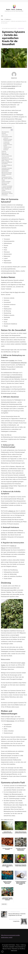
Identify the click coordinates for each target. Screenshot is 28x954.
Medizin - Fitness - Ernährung (18, 945)
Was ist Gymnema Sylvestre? (5, 132)
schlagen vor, (11, 511)
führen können (10, 721)
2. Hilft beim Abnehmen (7, 140)
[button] (2, 951)
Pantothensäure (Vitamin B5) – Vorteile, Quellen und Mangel (7, 179)
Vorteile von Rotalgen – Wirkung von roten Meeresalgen (6, 183)
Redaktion (14, 78)
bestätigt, (12, 360)
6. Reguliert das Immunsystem (6, 149)
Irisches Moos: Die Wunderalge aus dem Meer (7, 158)
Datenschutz (14, 950)
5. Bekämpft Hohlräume (7, 147)
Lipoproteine (4, 486)
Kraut (16, 292)
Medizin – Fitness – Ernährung (14, 9)
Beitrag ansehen (5, 659)
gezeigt (5, 411)
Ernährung (21, 28)
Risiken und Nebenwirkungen (5, 153)
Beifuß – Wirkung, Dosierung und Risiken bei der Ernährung (7, 162)
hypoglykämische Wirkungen (19, 362)
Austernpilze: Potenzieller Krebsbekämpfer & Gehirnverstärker (7, 170)
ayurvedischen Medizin (9, 86)
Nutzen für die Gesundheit (7, 136)
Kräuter (4, 904)
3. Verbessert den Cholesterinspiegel (6, 143)
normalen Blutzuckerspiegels (12, 377)
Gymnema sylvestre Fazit (7, 156)
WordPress (22, 948)
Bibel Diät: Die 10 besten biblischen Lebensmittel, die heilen (7, 174)
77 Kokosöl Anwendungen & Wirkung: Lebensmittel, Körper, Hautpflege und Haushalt (7, 188)
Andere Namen (5, 135)
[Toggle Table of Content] (11, 130)
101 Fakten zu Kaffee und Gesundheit (7, 166)
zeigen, (7, 387)
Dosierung (4, 151)
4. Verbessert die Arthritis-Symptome (7, 145)
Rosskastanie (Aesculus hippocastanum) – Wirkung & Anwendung (7, 193)
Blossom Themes (7, 948)
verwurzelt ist (11, 88)
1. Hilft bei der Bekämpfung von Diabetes (7, 139)
